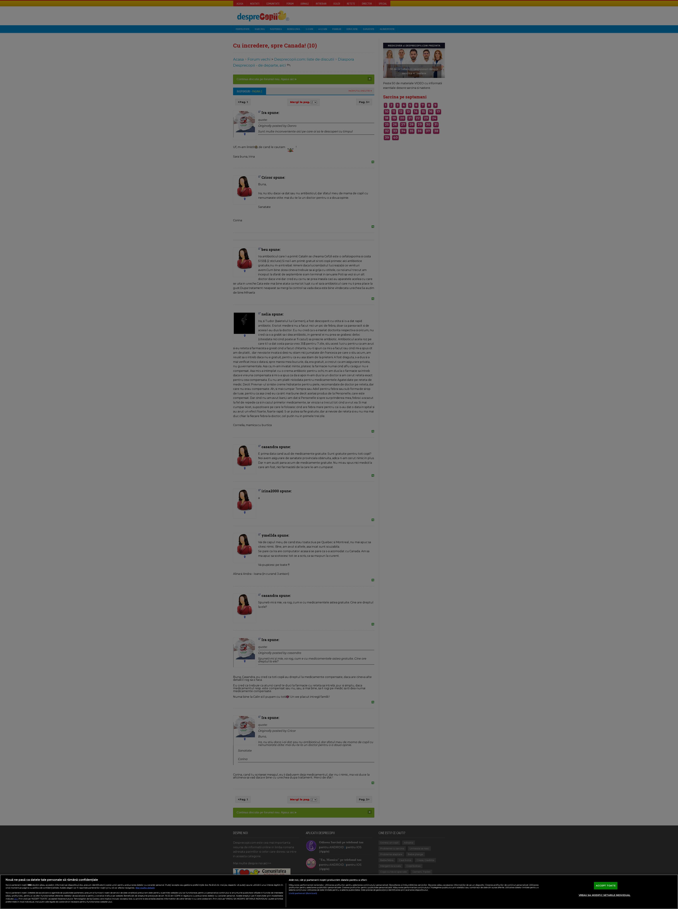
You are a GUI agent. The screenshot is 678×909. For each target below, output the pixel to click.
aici (16, 898)
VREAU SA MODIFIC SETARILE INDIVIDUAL (605, 895)
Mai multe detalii (145, 888)
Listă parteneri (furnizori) (303, 893)
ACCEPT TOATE (605, 885)
